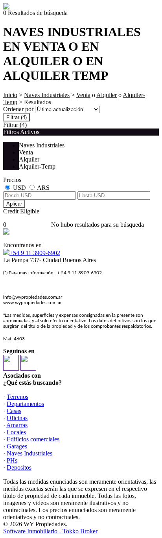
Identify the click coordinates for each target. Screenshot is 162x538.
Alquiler (106, 95)
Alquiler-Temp (37, 166)
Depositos (19, 467)
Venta (83, 95)
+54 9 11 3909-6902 (34, 253)
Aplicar (14, 204)
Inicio (10, 95)
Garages (17, 446)
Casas (14, 411)
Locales (16, 432)
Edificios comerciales (33, 439)
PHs (12, 460)
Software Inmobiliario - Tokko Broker (50, 531)
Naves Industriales (47, 95)
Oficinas (17, 418)
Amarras (17, 425)
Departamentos (25, 403)
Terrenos (17, 396)
